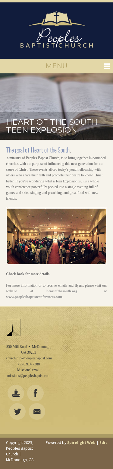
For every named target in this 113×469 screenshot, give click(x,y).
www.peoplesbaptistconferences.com (34, 297)
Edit (103, 442)
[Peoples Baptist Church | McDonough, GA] (56, 30)
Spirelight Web (81, 442)
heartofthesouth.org (61, 291)
